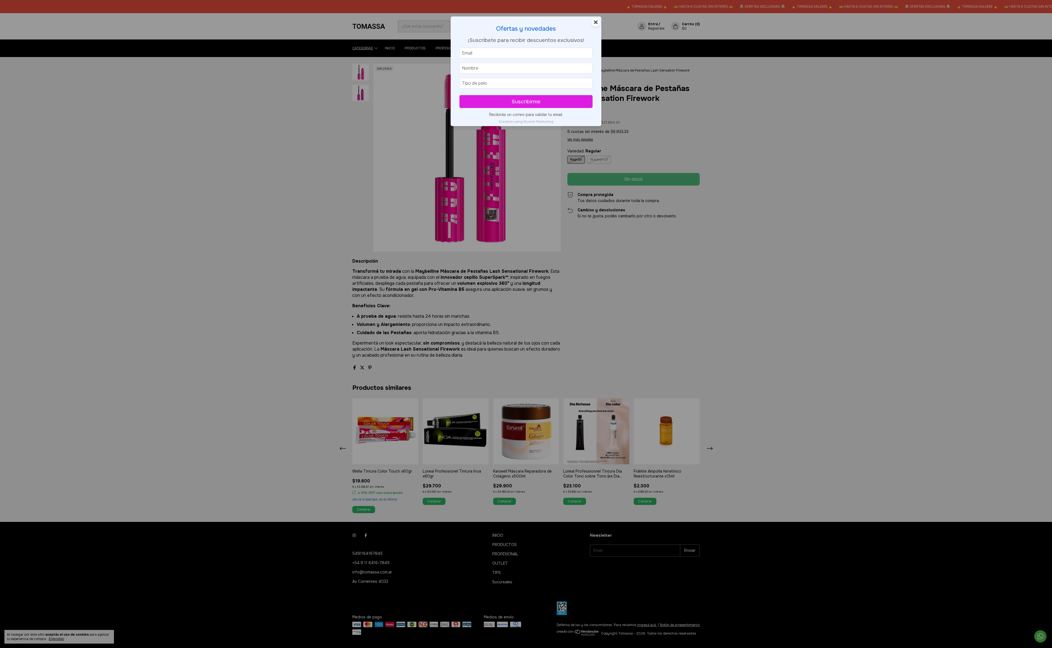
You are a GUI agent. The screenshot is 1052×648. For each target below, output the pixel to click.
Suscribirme (526, 101)
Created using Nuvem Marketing (526, 122)
